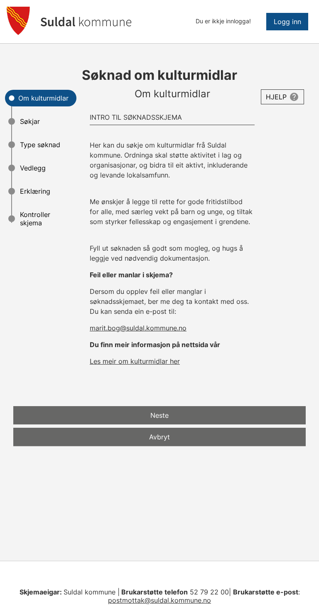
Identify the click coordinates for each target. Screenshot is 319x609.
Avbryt (159, 437)
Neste (159, 415)
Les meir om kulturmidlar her (135, 361)
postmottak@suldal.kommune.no (159, 600)
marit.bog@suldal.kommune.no (138, 328)
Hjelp (276, 97)
